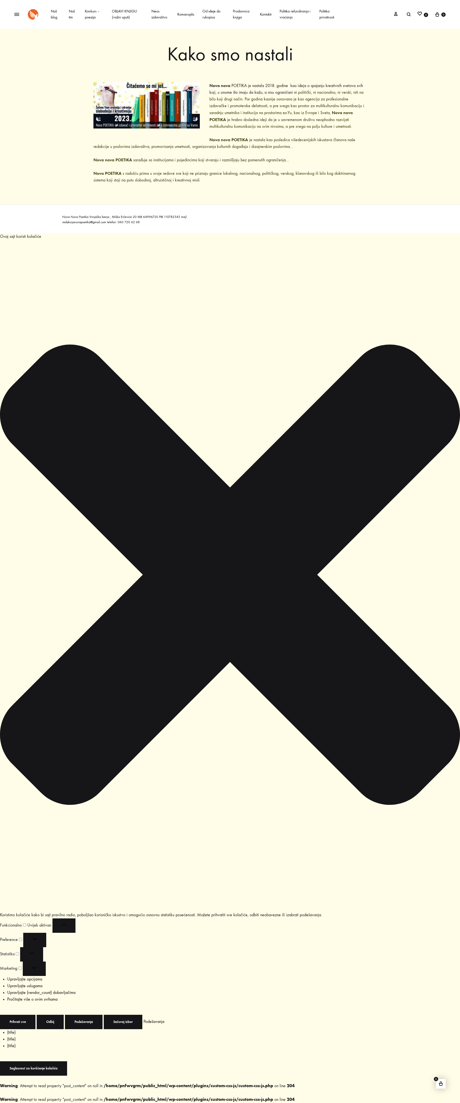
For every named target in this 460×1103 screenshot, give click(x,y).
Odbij (50, 1022)
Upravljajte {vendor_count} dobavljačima (41, 992)
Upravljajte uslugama (24, 985)
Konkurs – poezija (92, 14)
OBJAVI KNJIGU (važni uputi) (124, 14)
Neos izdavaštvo (159, 14)
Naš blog (54, 14)
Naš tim (72, 14)
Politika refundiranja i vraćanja (295, 14)
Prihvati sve (18, 1022)
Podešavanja (84, 1022)
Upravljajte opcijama (24, 979)
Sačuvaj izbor (123, 1022)
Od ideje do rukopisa (211, 14)
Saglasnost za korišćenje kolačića (34, 1068)
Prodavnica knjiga (241, 14)
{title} (11, 1032)
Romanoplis (185, 14)
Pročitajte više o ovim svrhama (32, 999)
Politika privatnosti (326, 14)
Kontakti (265, 14)
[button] (230, 576)
